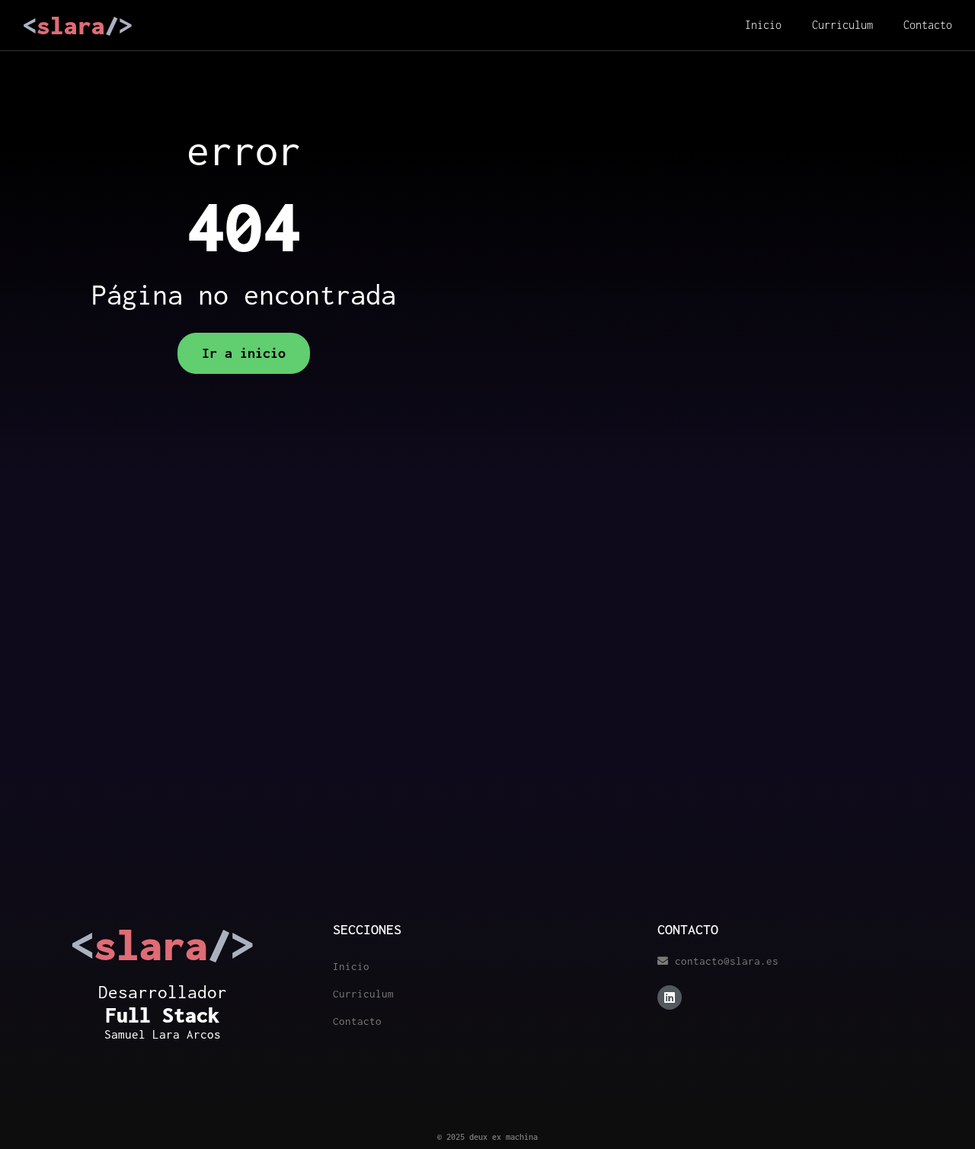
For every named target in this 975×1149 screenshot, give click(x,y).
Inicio (763, 24)
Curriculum (842, 24)
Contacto (927, 24)
